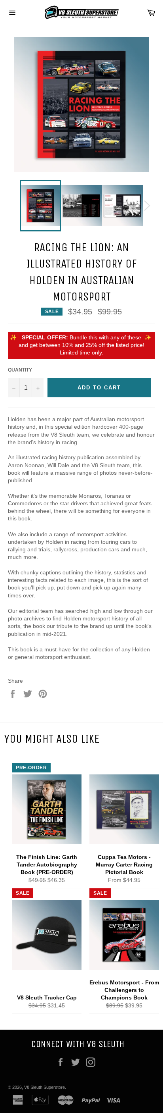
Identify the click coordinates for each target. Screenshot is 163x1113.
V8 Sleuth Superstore (44, 1087)
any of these (125, 337)
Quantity (20, 370)
